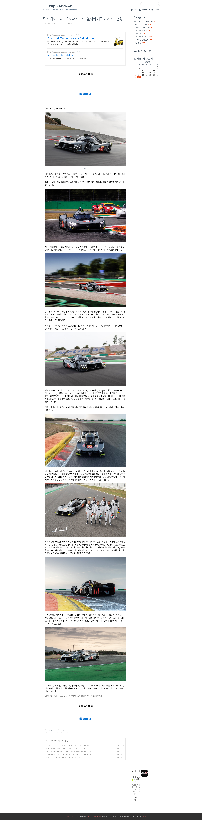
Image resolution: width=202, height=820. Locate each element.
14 (154, 71)
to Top (198, 816)
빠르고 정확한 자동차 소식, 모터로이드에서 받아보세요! (136, 789)
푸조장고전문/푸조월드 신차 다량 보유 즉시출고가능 (70, 38)
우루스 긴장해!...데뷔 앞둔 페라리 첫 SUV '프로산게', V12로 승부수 (66, 748)
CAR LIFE (140, 34)
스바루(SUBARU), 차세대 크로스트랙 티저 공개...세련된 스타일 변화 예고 (67, 755)
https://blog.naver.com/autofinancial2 (61, 52)
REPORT (140, 43)
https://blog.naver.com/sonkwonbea (60, 35)
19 (146, 73)
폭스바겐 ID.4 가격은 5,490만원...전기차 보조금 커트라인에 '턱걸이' (66, 745)
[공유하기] (53, 731)
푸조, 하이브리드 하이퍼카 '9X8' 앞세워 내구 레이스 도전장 (83, 18)
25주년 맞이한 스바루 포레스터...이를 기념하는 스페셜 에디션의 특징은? (67, 751)
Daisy (144, 816)
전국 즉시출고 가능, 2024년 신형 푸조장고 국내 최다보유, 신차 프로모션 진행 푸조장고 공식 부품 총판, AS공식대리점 (78, 42)
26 (146, 75)
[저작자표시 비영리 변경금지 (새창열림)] (72, 731)
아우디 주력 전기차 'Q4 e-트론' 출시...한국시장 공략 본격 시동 (64, 758)
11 (143, 71)
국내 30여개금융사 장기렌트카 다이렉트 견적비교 (67, 58)
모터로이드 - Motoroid (58, 6)
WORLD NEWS (50, 24)
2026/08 (147, 62)
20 (150, 73)
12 (146, 71)
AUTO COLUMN (144, 37)
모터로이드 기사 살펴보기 (145, 21)
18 (143, 73)
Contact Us (145, 10)
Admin (156, 10)
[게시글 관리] (56, 731)
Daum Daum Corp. (94, 816)
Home (134, 10)
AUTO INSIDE (142, 31)
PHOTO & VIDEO (143, 40)
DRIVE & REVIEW (143, 27)
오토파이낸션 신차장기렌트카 (60, 55)
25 (143, 75)
